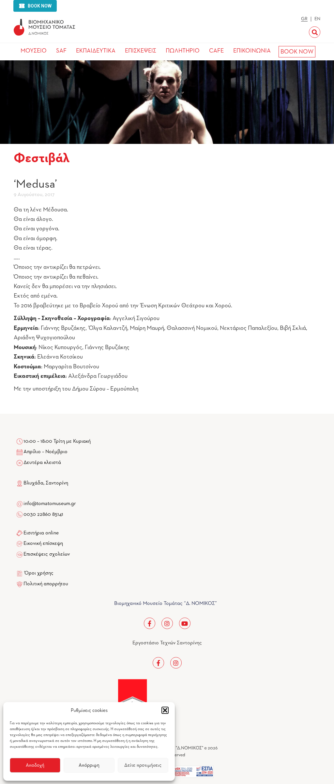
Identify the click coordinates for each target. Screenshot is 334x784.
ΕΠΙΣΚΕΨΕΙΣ (140, 51)
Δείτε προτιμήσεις (142, 765)
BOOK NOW (297, 52)
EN (317, 19)
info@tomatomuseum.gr (49, 503)
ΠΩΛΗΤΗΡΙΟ (183, 51)
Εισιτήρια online (41, 533)
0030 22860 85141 (43, 514)
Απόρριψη (89, 765)
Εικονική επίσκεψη (43, 543)
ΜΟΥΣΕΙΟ (34, 51)
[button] (165, 710)
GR (304, 19)
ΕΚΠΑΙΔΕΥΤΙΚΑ (95, 51)
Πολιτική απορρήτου (45, 584)
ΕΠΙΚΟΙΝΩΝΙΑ (252, 51)
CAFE (216, 51)
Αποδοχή (35, 765)
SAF (61, 51)
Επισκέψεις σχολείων (46, 554)
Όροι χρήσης (38, 573)
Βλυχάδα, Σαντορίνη (45, 483)
